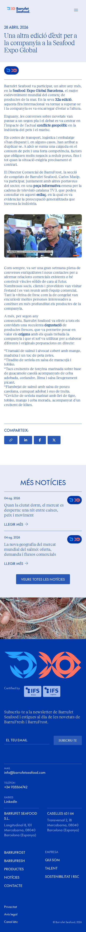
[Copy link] (11, 440)
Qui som (52, 859)
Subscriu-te (68, 740)
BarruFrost (14, 852)
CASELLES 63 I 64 (60, 813)
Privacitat (10, 907)
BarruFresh (14, 860)
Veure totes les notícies (43, 579)
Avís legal (11, 914)
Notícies (11, 877)
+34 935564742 (15, 787)
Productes (14, 869)
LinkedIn (10, 801)
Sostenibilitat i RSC (62, 876)
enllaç (41, 195)
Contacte (13, 885)
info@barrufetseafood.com (25, 772)
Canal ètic (11, 922)
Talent (51, 868)
